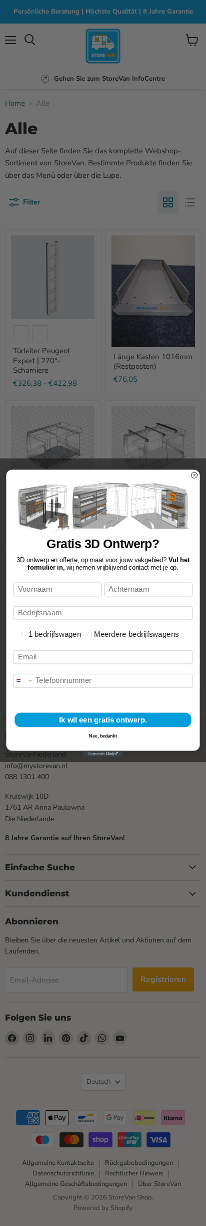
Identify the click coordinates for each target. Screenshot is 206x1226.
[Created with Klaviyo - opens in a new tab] (102, 754)
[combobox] (23, 680)
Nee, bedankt (103, 735)
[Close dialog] (195, 475)
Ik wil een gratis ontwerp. (103, 719)
